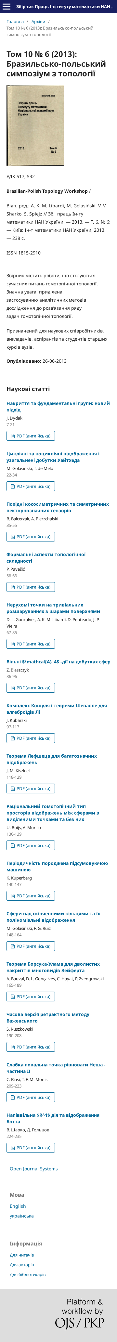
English (18, 1206)
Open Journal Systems (34, 1169)
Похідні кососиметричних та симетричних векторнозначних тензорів (57, 507)
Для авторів (22, 1265)
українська (22, 1216)
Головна (15, 21)
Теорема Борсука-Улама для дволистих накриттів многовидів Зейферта (53, 967)
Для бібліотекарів (28, 1274)
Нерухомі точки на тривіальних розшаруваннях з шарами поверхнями (53, 608)
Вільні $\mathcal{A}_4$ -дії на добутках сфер (58, 661)
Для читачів (22, 1255)
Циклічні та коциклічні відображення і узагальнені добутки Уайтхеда (52, 456)
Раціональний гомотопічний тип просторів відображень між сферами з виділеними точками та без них (52, 812)
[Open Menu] (6, 6)
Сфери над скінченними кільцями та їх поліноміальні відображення (53, 916)
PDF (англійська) (33, 436)
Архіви (38, 21)
